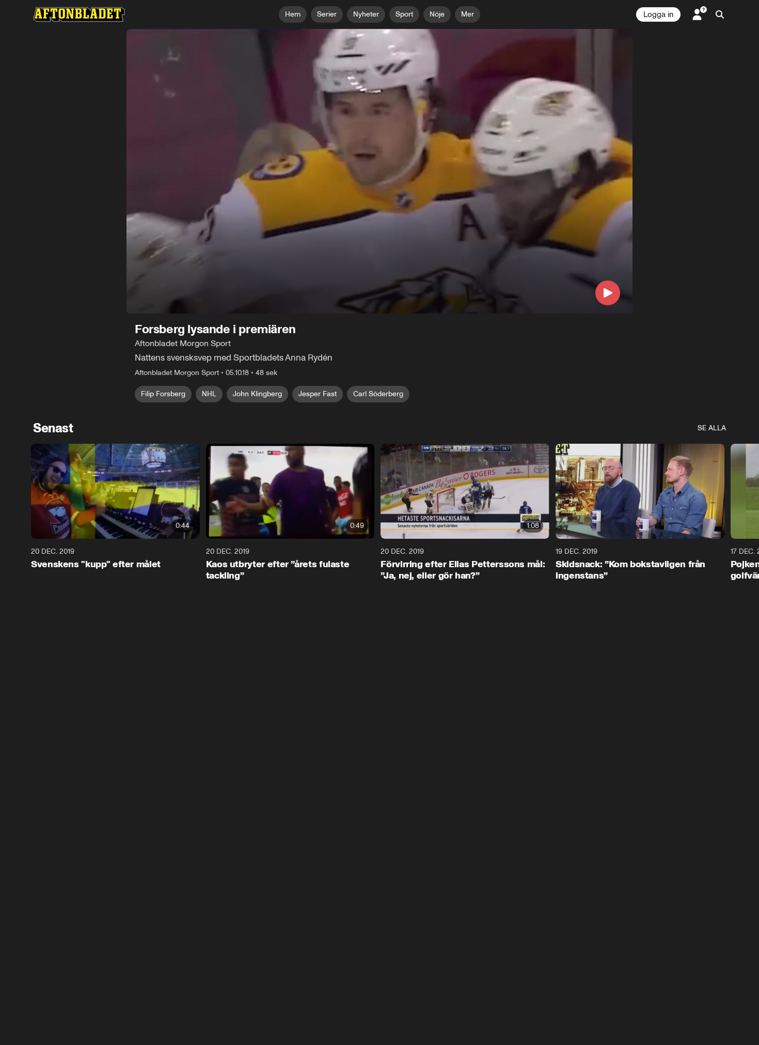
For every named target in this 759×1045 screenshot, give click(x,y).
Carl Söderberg (378, 393)
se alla (712, 428)
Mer (467, 14)
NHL (209, 393)
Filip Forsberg (163, 393)
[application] (379, 171)
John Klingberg (257, 393)
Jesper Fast (317, 393)
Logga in (658, 14)
